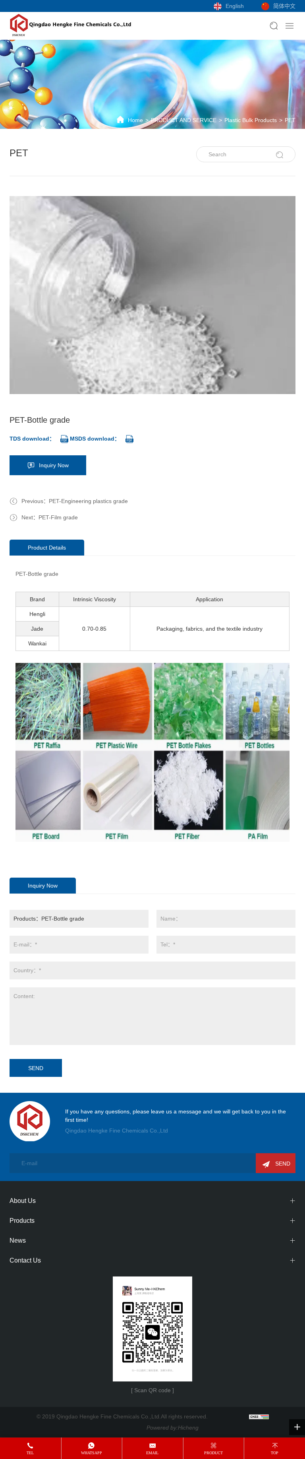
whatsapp (91, 1453)
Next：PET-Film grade (49, 517)
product (213, 1453)
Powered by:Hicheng (173, 1427)
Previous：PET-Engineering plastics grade (74, 501)
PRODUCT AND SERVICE (183, 120)
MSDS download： (95, 438)
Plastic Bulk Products (250, 120)
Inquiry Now (54, 465)
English (235, 6)
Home (135, 120)
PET (290, 120)
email (152, 1453)
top (274, 1453)
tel (30, 1453)
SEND (35, 1068)
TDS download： (32, 438)
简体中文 (284, 6)
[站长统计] (259, 1416)
